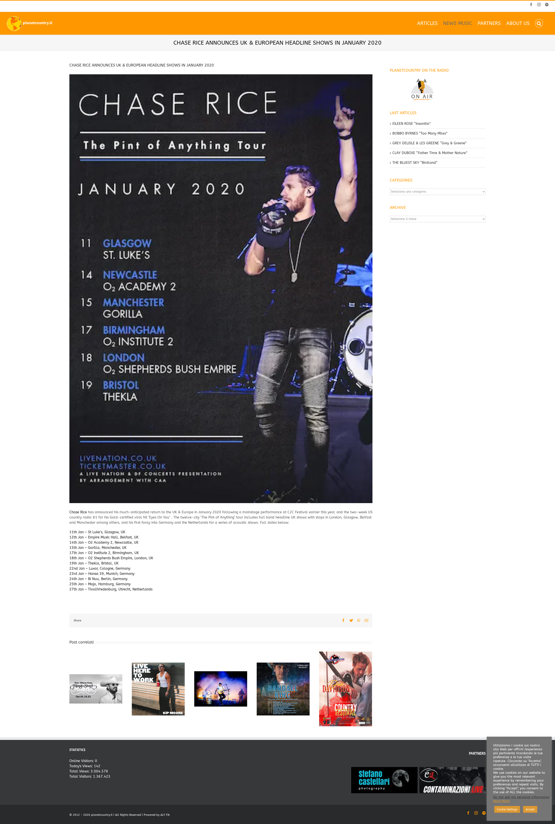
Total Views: (80, 771)
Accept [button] (530, 809)
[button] (539, 23)
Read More (501, 801)
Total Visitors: (81, 776)
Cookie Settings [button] (507, 809)
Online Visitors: (82, 761)
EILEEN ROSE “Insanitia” (411, 124)
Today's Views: (81, 766)
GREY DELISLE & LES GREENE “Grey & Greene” (429, 143)
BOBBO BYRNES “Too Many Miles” (419, 133)
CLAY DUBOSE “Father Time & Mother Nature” (429, 153)
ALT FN (165, 814)
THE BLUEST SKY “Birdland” (414, 163)
